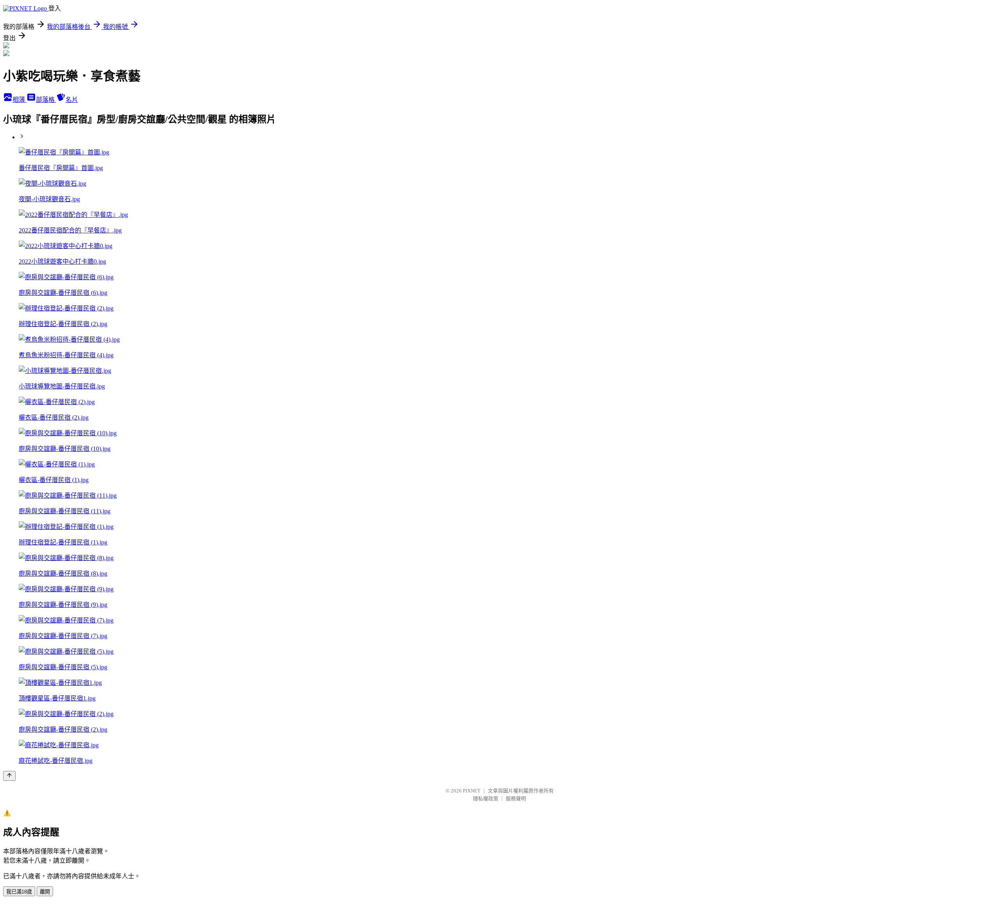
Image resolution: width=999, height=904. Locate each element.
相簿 (19, 99)
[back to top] (9, 776)
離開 (45, 892)
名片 (72, 99)
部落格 (46, 99)
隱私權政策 (485, 798)
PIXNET (471, 791)
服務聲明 (516, 798)
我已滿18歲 (19, 892)
